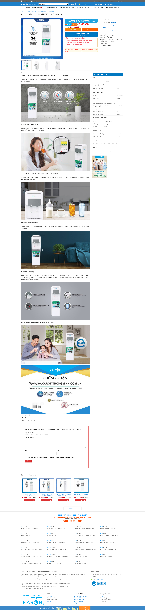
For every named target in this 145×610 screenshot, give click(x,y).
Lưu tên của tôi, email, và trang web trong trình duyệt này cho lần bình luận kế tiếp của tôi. (50, 457)
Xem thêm (71, 508)
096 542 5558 (102, 4)
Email (58, 450)
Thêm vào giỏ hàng (29, 500)
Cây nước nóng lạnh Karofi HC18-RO (29, 495)
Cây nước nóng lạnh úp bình (46, 11)
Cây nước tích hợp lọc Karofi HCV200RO (81, 495)
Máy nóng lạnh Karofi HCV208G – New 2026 (47, 495)
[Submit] (67, 4)
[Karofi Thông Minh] (28, 4)
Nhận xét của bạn (30, 437)
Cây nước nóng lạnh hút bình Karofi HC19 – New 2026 (64, 495)
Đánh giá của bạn (29, 432)
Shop (21, 11)
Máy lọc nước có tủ (52, 7)
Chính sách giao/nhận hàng (80, 596)
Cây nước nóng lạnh (84, 7)
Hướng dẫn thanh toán (79, 603)
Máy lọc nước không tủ (34, 7)
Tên (26, 450)
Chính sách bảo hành (79, 599)
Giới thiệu (49, 596)
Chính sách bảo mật (78, 598)
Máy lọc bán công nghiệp (112, 7)
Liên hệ (49, 601)
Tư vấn (101, 596)
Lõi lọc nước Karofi (98, 7)
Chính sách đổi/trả (78, 601)
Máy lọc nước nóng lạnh (67, 7)
